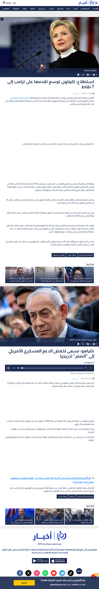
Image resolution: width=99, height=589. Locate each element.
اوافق (24, 583)
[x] (28, 573)
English (8, 3)
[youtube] (54, 573)
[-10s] (85, 368)
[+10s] (91, 368)
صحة (68, 9)
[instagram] (37, 573)
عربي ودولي (42, 9)
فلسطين (60, 9)
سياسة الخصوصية (56, 584)
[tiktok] (71, 573)
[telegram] (62, 573)
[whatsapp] (45, 573)
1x (14, 368)
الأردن (75, 9)
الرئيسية (95, 9)
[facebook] (20, 573)
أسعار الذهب (85, 9)
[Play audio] (8, 368)
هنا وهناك (16, 9)
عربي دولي (75, 93)
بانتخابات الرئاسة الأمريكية (20, 98)
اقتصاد (32, 9)
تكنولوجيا (6, 9)
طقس (51, 9)
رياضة (25, 9)
